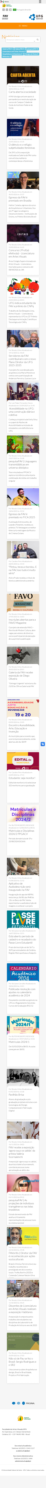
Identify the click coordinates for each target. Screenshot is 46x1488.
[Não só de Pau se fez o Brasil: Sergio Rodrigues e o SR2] (23, 1343)
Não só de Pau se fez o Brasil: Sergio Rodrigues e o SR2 (22, 1361)
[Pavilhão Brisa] (23, 1079)
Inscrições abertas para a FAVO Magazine (22, 621)
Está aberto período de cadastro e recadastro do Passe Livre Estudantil (22, 939)
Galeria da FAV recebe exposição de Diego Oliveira (21, 675)
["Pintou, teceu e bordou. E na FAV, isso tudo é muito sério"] (23, 551)
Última (23, 1403)
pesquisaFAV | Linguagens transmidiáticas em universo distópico (23, 464)
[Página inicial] (5, 18)
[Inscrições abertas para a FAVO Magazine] (23, 604)
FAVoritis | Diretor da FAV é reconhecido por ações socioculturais (23, 1256)
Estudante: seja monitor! (22, 777)
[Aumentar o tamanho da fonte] (3, 10)
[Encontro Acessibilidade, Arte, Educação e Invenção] (23, 709)
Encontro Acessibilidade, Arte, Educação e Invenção (22, 728)
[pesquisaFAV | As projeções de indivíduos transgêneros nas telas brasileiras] (23, 1184)
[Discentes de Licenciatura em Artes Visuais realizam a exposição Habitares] (23, 1290)
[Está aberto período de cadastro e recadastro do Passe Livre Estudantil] (23, 920)
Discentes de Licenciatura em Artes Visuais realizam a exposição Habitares (22, 1309)
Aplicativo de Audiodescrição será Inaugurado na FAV (19, 886)
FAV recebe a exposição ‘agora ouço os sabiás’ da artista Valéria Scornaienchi (22, 1152)
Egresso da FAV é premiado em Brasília (20, 199)
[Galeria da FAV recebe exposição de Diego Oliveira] (23, 657)
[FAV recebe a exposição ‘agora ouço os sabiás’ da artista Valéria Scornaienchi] (23, 1132)
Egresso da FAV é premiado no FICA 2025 (22, 515)
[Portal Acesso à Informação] (24, 1420)
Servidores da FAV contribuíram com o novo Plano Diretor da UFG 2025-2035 (22, 360)
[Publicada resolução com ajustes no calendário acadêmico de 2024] (23, 973)
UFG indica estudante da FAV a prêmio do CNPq (22, 304)
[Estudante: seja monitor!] (23, 762)
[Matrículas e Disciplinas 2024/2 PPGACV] (23, 815)
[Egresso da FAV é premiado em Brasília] (23, 182)
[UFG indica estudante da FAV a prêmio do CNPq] (23, 287)
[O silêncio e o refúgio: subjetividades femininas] (23, 129)
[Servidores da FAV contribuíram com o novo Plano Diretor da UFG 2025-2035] (23, 340)
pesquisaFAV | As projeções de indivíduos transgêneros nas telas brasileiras (21, 1205)
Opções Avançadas (35, 41)
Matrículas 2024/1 (19, 1041)
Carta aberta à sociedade (22, 91)
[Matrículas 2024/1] (23, 1026)
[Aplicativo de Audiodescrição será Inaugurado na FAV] (23, 868)
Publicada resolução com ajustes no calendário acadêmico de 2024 (22, 992)
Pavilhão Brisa (16, 1094)
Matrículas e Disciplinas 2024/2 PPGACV (21, 832)
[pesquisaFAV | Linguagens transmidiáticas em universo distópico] (23, 445)
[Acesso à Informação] (7, 5)
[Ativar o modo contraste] (10, 10)
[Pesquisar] (37, 40)
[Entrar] (1, 2)
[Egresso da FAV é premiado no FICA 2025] (23, 498)
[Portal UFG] (36, 19)
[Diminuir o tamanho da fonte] (7, 10)
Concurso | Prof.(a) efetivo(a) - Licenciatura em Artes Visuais (21, 253)
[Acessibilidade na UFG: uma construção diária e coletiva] (23, 393)
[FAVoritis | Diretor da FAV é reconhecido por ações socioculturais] (23, 1237)
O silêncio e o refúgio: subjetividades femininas (22, 146)
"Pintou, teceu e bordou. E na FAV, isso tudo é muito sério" (23, 570)
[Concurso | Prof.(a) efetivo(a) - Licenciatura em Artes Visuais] (23, 234)
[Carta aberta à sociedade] (23, 76)
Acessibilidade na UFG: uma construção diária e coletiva (22, 411)
